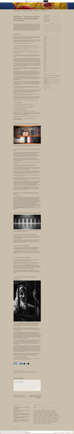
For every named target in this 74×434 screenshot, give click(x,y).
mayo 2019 (45, 61)
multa (43, 420)
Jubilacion (35, 420)
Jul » (57, 32)
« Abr (47, 32)
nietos (46, 420)
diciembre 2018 (45, 68)
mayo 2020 (45, 52)
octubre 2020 (45, 49)
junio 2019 (45, 60)
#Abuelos (35, 410)
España (15, 372)
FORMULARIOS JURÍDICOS (36, 10)
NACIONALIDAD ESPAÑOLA (44, 10)
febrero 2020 (45, 56)
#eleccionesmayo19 (36, 412)
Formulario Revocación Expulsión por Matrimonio (20, 356)
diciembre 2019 (45, 57)
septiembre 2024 (45, 44)
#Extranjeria (35, 413)
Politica (58, 420)
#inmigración (40, 413)
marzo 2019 (45, 64)
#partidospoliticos (36, 415)
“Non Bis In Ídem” (23, 5)
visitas (46, 423)
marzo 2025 (45, 41)
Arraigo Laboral (56, 415)
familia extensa (22, 372)
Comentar (37, 389)
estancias (35, 418)
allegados (45, 415)
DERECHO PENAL (30, 10)
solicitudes (35, 423)
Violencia (42, 423)
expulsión (18, 372)
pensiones (53, 420)
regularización (30, 372)
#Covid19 (54, 410)
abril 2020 (45, 53)
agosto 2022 (45, 45)
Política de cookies (27, 432)
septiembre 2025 (45, 37)
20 (49, 29)
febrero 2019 (45, 65)
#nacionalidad (45, 413)
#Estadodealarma (53, 412)
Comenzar (45, 1)
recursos (26, 372)
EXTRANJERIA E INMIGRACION (16, 10)
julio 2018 (45, 69)
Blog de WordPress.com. (16, 428)
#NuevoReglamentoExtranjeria (53, 413)
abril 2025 (45, 40)
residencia (34, 372)
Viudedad (49, 423)
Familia (43, 418)
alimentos (41, 415)
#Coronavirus (49, 410)
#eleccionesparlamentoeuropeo (45, 412)
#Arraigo (39, 410)
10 (59, 27)
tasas (39, 423)
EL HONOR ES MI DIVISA (46, 84)
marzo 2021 (45, 48)
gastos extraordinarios (54, 418)
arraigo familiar (51, 415)
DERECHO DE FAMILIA (24, 10)
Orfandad (49, 420)
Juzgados (39, 420)
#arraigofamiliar (44, 410)
